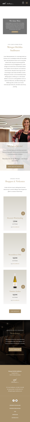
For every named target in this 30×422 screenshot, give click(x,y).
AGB (15, 411)
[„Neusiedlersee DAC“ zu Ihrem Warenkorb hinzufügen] (23, 250)
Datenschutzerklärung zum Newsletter (15, 355)
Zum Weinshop (14, 31)
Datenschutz (15, 418)
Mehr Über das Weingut (15, 167)
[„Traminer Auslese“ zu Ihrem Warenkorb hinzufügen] (23, 287)
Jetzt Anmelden (15, 349)
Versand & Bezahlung (15, 405)
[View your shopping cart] (23, 3)
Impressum (15, 414)
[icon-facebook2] (13, 400)
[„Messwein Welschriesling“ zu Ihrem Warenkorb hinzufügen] (23, 213)
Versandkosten (16, 227)
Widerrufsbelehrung (15, 408)
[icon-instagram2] (16, 400)
